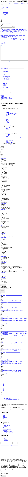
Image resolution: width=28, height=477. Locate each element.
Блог (4, 420)
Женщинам (5, 12)
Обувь (4, 14)
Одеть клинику (6, 425)
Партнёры (5, 440)
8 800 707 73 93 (5, 7)
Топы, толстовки (9, 140)
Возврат (5, 430)
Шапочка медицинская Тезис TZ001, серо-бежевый (12, 310)
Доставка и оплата (23, 4)
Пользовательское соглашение (10, 401)
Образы (5, 84)
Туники (7, 31)
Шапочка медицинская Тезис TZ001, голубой (11, 302)
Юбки (17, 35)
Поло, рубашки (12, 35)
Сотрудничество (6, 427)
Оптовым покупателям (8, 432)
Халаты (12, 29)
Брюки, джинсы (12, 31)
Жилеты (20, 35)
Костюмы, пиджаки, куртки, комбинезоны (15, 137)
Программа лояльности (8, 431)
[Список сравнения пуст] (1, 20)
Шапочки (11, 39)
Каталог (2, 4)
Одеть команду (10, 4)
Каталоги (5, 417)
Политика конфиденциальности (10, 399)
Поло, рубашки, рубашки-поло (17, 30)
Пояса (21, 39)
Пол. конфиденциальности (11, 400)
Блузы (15, 29)
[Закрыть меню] (1, 28)
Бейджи (15, 39)
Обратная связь (6, 438)
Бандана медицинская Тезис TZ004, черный (10, 352)
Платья (2, 36)
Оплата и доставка (7, 429)
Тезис (4, 415)
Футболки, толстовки (17, 33)
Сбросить (4, 285)
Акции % (5, 85)
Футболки (18, 31)
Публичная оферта (7, 398)
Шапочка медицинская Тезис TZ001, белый (10, 372)
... (3, 388)
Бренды (5, 83)
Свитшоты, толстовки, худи (10, 36)
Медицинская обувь (7, 124)
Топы (24, 35)
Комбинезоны (13, 32)
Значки (18, 39)
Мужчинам (5, 13)
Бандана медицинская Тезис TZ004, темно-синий (11, 295)
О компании (6, 79)
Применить (3, 158)
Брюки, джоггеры (4, 35)
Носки (24, 39)
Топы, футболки (13, 38)
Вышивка (5, 426)
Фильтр (2, 147)
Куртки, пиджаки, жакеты (6, 33)
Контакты (5, 80)
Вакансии (5, 418)
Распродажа (16, 3)
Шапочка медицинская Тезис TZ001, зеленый (11, 343)
